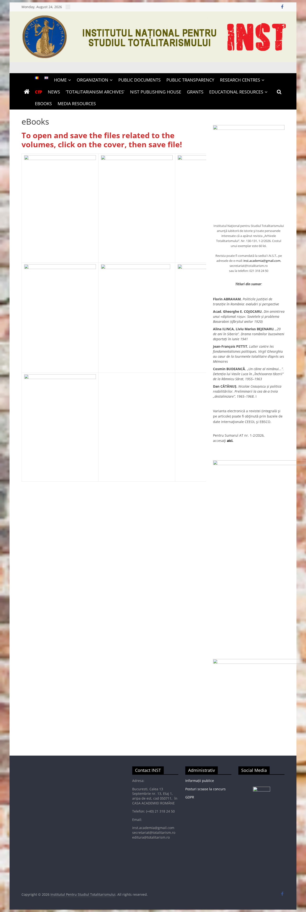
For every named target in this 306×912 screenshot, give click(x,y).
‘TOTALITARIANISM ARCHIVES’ (95, 92)
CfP (38, 92)
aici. (230, 440)
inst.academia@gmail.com (261, 260)
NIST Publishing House (155, 92)
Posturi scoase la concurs (205, 789)
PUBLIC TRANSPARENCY (190, 80)
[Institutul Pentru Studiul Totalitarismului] (153, 14)
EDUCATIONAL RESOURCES (236, 92)
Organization (92, 80)
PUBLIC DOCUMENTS (139, 80)
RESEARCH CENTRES (240, 80)
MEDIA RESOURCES (77, 103)
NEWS (54, 92)
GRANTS (195, 92)
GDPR (189, 797)
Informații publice (199, 780)
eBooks (43, 103)
